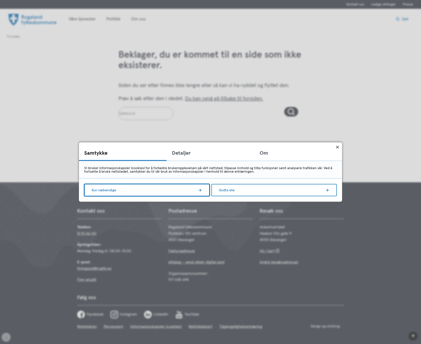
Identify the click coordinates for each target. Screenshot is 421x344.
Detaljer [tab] (181, 153)
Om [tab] (264, 153)
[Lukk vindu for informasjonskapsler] (337, 147)
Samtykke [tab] (95, 153)
